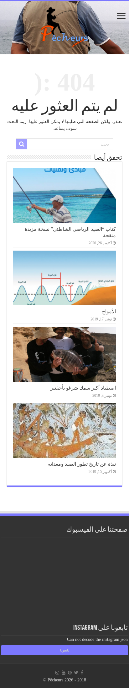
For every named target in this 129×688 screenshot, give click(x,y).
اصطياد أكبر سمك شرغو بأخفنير (83, 388)
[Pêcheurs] (64, 26)
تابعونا (64, 650)
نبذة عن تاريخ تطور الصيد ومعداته (82, 464)
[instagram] (57, 672)
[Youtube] (63, 672)
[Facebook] (82, 672)
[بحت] (21, 144)
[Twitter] (76, 672)
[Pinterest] (69, 672)
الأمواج (109, 311)
